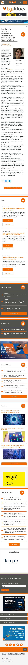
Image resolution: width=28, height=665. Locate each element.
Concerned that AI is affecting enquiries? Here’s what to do (10, 411)
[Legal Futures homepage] (14, 9)
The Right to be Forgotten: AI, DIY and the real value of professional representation (14, 523)
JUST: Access (9, 69)
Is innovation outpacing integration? (15, 503)
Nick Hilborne (10, 45)
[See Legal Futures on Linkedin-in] (12, 2)
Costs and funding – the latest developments (12, 309)
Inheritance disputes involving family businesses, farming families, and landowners (14, 302)
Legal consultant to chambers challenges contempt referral (13, 391)
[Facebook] (3, 181)
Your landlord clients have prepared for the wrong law (14, 209)
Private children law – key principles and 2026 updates (15, 295)
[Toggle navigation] (25, 2)
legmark (11, 661)
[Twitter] (6, 181)
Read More (7, 220)
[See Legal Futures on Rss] (21, 645)
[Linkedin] (9, 181)
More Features (14, 463)
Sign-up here (5, 590)
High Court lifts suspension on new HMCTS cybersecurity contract (14, 370)
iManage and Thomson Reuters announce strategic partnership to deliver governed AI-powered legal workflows (14, 515)
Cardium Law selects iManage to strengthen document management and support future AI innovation (14, 538)
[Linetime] (14, 562)
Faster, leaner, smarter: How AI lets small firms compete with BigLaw (12, 446)
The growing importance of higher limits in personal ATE (13, 258)
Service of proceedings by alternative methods (12, 428)
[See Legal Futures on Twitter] (10, 2)
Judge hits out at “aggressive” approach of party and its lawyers (14, 381)
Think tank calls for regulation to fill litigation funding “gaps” (14, 386)
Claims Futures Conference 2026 (14, 329)
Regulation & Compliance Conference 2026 (15, 334)
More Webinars (14, 313)
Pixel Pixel (9, 659)
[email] (14, 586)
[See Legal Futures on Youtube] (17, 645)
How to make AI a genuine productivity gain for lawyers (12, 498)
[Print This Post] (26, 26)
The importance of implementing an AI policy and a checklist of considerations (15, 508)
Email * (4, 586)
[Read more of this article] (14, 419)
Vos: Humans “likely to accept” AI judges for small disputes (14, 375)
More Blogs (7, 224)
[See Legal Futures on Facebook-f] (15, 2)
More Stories (14, 396)
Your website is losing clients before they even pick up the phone (14, 233)
